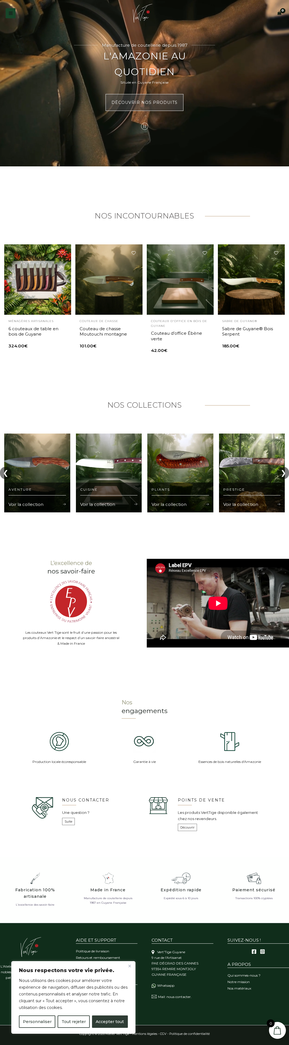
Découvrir (187, 827)
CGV (163, 1034)
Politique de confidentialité (189, 1034)
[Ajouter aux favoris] (62, 253)
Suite (68, 821)
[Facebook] (254, 951)
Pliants (161, 489)
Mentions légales (144, 1034)
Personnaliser (37, 1021)
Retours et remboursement (98, 957)
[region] (73, 997)
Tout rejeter (74, 1021)
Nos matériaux (239, 988)
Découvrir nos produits (144, 102)
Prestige (234, 489)
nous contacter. (179, 997)
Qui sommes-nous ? (243, 975)
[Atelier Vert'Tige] (142, 13)
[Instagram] (262, 951)
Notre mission (238, 982)
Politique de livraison (92, 951)
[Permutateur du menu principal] (11, 13)
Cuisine (89, 489)
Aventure (20, 489)
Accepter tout (110, 1021)
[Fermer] (129, 966)
